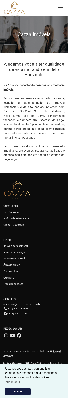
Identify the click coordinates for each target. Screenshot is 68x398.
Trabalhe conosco (13, 283)
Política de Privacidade (16, 218)
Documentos (10, 271)
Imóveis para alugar (14, 252)
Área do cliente (11, 264)
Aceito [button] (18, 391)
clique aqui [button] (13, 382)
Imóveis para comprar (15, 245)
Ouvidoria (8, 277)
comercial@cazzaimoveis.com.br (22, 304)
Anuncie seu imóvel (14, 258)
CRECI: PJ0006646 (14, 224)
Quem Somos (10, 205)
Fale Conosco (11, 212)
